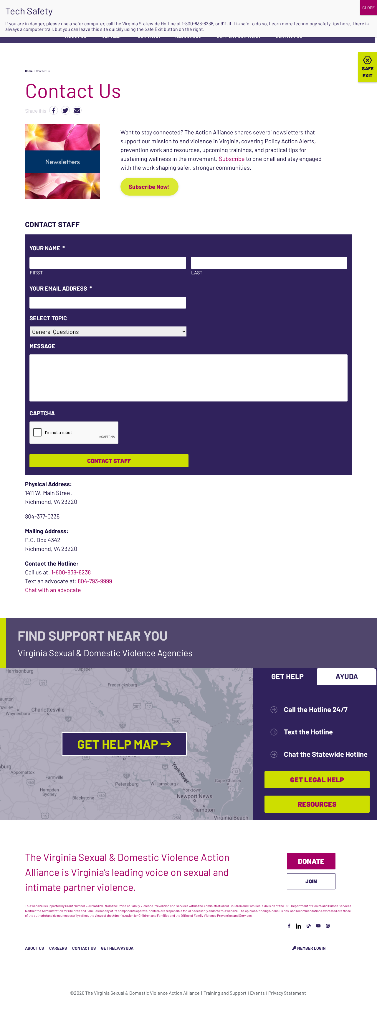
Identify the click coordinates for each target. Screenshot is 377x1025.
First (36, 272)
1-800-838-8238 (71, 572)
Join (311, 881)
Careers (58, 948)
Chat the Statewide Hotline (326, 754)
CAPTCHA (42, 412)
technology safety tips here (322, 23)
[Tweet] (65, 110)
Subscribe (232, 158)
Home (28, 71)
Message (42, 345)
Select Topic (48, 317)
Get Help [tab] (287, 676)
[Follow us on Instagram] (328, 925)
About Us (34, 948)
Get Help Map (119, 743)
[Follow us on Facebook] (289, 925)
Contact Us (84, 948)
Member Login (310, 948)
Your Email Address (60, 288)
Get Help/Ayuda (117, 948)
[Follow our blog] (309, 925)
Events (257, 993)
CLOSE (368, 7)
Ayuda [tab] (346, 676)
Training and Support (225, 993)
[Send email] (77, 110)
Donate (311, 861)
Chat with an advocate (53, 589)
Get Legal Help (317, 779)
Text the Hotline (308, 731)
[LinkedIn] (298, 925)
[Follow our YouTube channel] (318, 925)
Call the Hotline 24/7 (316, 709)
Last (197, 272)
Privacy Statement (287, 993)
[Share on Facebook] (53, 110)
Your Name (47, 247)
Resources (317, 804)
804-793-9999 (95, 580)
